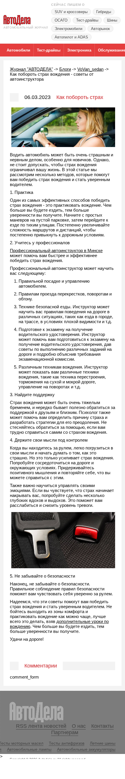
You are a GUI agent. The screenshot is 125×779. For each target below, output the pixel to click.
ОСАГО (61, 20)
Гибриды (103, 12)
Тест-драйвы (87, 20)
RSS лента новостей (41, 726)
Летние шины (102, 743)
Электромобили (68, 28)
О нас (79, 726)
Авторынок (100, 28)
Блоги (65, 69)
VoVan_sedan (90, 69)
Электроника (79, 50)
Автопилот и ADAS (71, 37)
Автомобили (18, 50)
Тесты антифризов (66, 743)
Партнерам (64, 732)
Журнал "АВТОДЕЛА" (31, 69)
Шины (112, 20)
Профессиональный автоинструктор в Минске (56, 250)
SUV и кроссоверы (71, 12)
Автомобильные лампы (29, 749)
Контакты (102, 726)
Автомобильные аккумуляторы (86, 749)
